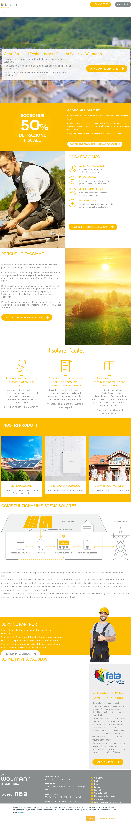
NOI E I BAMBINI (104, 762)
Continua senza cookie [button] (107, 818)
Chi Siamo (99, 778)
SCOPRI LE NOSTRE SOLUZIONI (89, 227)
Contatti (97, 790)
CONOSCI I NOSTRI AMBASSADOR (23, 317)
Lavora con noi (101, 787)
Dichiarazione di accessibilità (107, 802)
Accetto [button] (90, 818)
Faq (96, 781)
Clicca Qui (21, 812)
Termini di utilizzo (102, 793)
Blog (96, 784)
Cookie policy (100, 799)
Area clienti (122, 4)
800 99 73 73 (101, 4)
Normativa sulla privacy (104, 796)
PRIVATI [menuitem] (4, 13)
